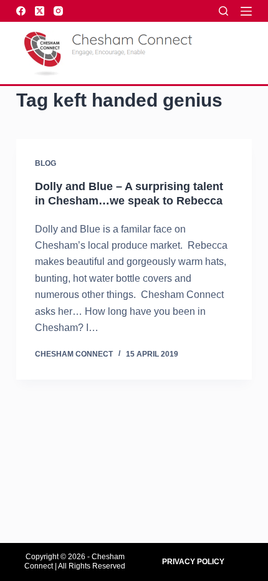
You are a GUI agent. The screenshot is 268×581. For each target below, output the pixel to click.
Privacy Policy (193, 561)
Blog (45, 163)
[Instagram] (58, 11)
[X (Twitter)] (39, 11)
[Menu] (246, 11)
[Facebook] (21, 11)
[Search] (223, 11)
